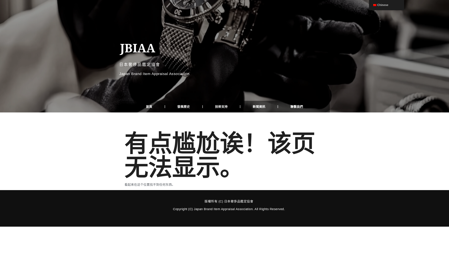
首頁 (149, 106)
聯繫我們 (296, 106)
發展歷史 (183, 106)
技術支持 (221, 106)
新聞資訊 (259, 106)
